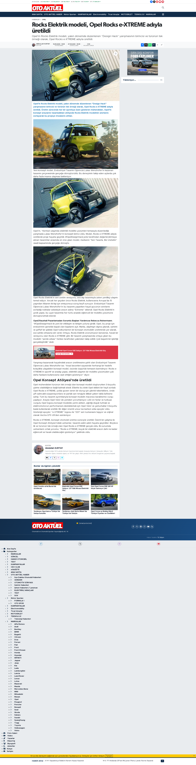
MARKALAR (151, 14)
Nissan (17, 697)
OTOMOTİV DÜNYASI (23, 582)
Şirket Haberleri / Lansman (26, 588)
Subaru (17, 715)
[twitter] (80, 544)
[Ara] (163, 7)
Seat (16, 710)
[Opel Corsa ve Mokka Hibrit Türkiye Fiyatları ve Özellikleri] (104, 502)
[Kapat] (194, 755)
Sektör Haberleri (21, 585)
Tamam (109, 756)
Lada (16, 668)
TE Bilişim (160, 537)
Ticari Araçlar (113, 14)
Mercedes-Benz (21, 689)
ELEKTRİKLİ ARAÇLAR (23, 590)
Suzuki (17, 717)
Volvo (16, 730)
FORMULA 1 (19, 601)
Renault (17, 707)
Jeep (16, 663)
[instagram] (119, 544)
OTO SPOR (19, 603)
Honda (17, 653)
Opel (44, 19)
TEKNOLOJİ (139, 14)
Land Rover (19, 676)
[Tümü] (161, 80)
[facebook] (41, 544)
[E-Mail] (47, 458)
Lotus (16, 681)
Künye (9, 749)
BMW (16, 632)
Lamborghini (19, 671)
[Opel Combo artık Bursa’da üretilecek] (47, 477)
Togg (16, 723)
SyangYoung (19, 720)
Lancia (17, 673)
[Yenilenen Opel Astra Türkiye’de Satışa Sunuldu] (47, 502)
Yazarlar (11, 738)
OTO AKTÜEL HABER (53, 14)
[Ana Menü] (163, 14)
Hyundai (17, 655)
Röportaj (11, 741)
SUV (16, 595)
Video (10, 736)
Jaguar (17, 660)
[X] (137, 526)
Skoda (17, 712)
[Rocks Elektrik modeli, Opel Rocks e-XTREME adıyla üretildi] (75, 75)
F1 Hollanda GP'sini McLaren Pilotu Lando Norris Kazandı (130, 761)
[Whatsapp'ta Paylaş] (150, 45)
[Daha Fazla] (154, 45)
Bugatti (17, 634)
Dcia (16, 640)
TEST (13, 562)
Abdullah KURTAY (54, 448)
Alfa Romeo (19, 624)
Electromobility (99, 14)
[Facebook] (50, 458)
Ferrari (17, 642)
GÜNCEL (14, 556)
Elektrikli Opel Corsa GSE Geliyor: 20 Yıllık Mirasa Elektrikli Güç (75, 488)
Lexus (16, 678)
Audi (16, 627)
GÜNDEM (18, 580)
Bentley (17, 629)
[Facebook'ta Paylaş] (142, 45)
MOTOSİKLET (127, 14)
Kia (15, 666)
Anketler (11, 746)
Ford (16, 647)
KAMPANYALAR (84, 14)
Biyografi (11, 743)
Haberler (36, 19)
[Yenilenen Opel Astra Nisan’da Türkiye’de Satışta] (75, 502)
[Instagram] (58, 458)
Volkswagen (19, 728)
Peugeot (18, 702)
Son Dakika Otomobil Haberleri (27, 577)
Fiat (16, 645)
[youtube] (158, 544)
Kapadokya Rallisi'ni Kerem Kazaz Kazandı (67, 761)
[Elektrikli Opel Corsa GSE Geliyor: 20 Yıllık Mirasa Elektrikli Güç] (75, 477)
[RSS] (152, 526)
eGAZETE (14, 569)
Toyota (17, 725)
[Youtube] (148, 526)
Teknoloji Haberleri (22, 619)
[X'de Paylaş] (146, 45)
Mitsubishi (18, 694)
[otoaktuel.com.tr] (47, 7)
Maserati (18, 684)
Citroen (17, 637)
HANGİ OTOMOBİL (18, 559)
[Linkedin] (62, 458)
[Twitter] (54, 458)
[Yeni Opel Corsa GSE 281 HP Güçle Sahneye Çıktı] (104, 477)
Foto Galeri (12, 733)
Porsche (17, 704)
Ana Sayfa (11, 549)
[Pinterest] (140, 526)
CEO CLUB (15, 567)
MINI (16, 692)
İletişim (10, 751)
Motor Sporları (70, 14)
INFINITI (17, 658)
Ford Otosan (19, 650)
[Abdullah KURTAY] (38, 449)
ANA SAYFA (37, 14)
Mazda (17, 686)
